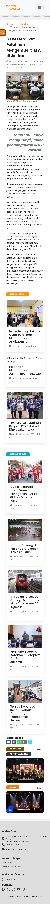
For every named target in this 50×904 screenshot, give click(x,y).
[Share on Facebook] (8, 742)
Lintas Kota (24, 24)
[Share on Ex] (14, 742)
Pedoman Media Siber (11, 866)
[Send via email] (24, 742)
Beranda (10, 24)
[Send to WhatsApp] (19, 742)
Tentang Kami (8, 862)
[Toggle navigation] (40, 7)
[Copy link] (30, 742)
